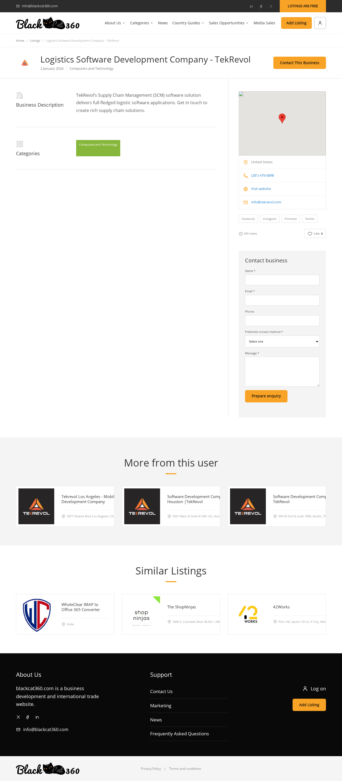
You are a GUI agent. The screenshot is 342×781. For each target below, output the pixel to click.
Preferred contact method (264, 332)
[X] (271, 6)
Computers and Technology (98, 144)
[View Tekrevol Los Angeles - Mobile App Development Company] (36, 506)
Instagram (270, 219)
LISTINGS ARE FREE (303, 5)
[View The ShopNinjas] (142, 614)
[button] (282, 118)
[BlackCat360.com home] (47, 23)
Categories (139, 22)
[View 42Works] (248, 614)
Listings (35, 40)
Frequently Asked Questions (179, 734)
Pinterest (291, 219)
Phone (249, 311)
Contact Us (161, 691)
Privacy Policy (151, 768)
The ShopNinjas (181, 606)
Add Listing (296, 22)
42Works (281, 606)
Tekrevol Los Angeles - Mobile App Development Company (93, 499)
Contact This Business (299, 62)
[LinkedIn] (251, 6)
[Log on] (320, 23)
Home (20, 40)
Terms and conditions (185, 768)
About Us (113, 22)
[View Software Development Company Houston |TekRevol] (142, 506)
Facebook (248, 219)
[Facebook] (261, 6)
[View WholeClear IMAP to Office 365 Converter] (36, 614)
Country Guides (186, 22)
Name (250, 271)
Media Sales (264, 22)
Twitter (309, 219)
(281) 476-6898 (262, 175)
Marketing (160, 705)
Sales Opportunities (226, 22)
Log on (318, 688)
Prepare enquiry (266, 395)
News (163, 22)
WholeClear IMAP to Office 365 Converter (80, 607)
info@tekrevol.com (266, 202)
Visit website (261, 188)
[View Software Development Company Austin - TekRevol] (248, 506)
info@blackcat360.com (45, 729)
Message (252, 353)
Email (250, 291)
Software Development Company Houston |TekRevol (197, 499)
